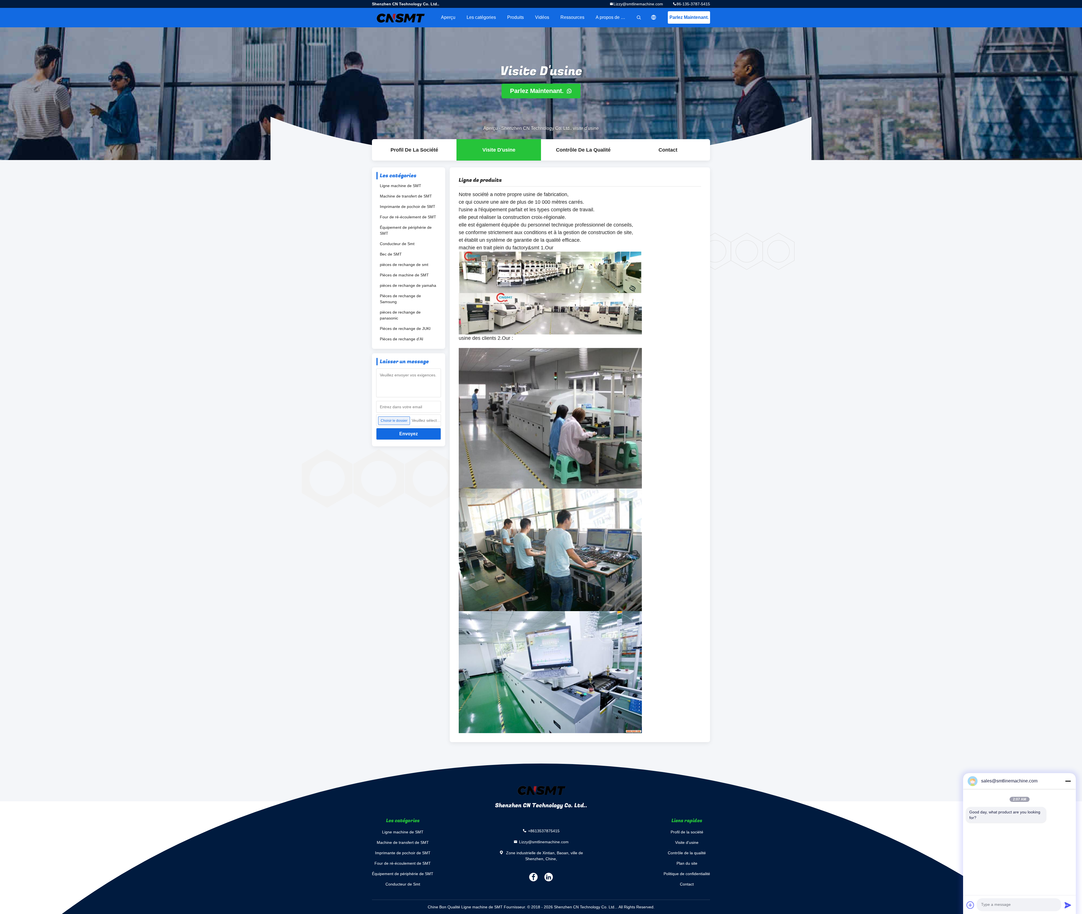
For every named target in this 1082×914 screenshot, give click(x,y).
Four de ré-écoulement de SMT (408, 217)
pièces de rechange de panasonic (400, 315)
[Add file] (970, 905)
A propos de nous (613, 17)
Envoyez (408, 433)
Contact (667, 150)
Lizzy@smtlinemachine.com (638, 4)
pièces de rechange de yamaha (408, 285)
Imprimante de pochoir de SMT (407, 206)
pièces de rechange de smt (404, 264)
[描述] (653, 17)
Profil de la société (414, 150)
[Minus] (1068, 781)
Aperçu (448, 17)
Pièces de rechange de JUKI (405, 328)
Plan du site (687, 863)
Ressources (572, 17)
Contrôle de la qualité (583, 150)
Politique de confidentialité (687, 873)
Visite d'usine (498, 150)
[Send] (1067, 905)
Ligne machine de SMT (400, 185)
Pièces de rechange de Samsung (400, 299)
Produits (515, 17)
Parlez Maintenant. (689, 17)
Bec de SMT (391, 254)
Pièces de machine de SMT (404, 275)
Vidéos (542, 17)
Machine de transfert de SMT (406, 196)
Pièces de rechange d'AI (401, 339)
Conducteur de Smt (397, 243)
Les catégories (481, 17)
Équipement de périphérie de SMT (406, 230)
